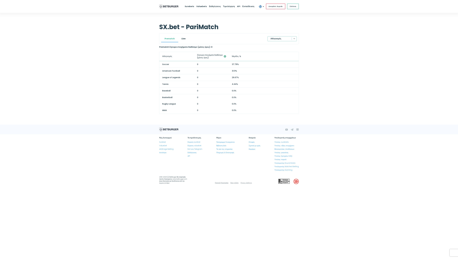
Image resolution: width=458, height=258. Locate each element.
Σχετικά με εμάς (254, 145)
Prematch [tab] (170, 38)
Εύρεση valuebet (194, 145)
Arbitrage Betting (166, 149)
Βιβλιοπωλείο (221, 145)
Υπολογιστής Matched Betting (286, 166)
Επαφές (252, 142)
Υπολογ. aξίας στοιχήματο (284, 145)
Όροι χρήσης (234, 183)
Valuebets (201, 6)
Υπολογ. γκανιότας (281, 152)
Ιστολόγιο (162, 152)
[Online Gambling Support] (284, 181)
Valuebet (163, 145)
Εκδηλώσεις (192, 152)
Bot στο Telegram (195, 149)
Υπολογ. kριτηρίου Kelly (283, 156)
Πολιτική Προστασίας (222, 183)
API (238, 6)
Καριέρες (252, 149)
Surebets (189, 6)
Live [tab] (183, 38)
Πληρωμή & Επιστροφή (225, 152)
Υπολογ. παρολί (280, 159)
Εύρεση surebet (194, 142)
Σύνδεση (293, 6)
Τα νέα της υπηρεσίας (224, 149)
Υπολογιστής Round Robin (284, 163)
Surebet (162, 142)
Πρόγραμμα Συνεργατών (225, 142)
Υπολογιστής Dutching (283, 170)
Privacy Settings (246, 183)
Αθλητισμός (276, 38)
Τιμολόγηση (229, 6)
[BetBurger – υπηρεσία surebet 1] (168, 6)
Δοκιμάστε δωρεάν (276, 6)
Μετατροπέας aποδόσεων (284, 149)
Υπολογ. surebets (281, 142)
